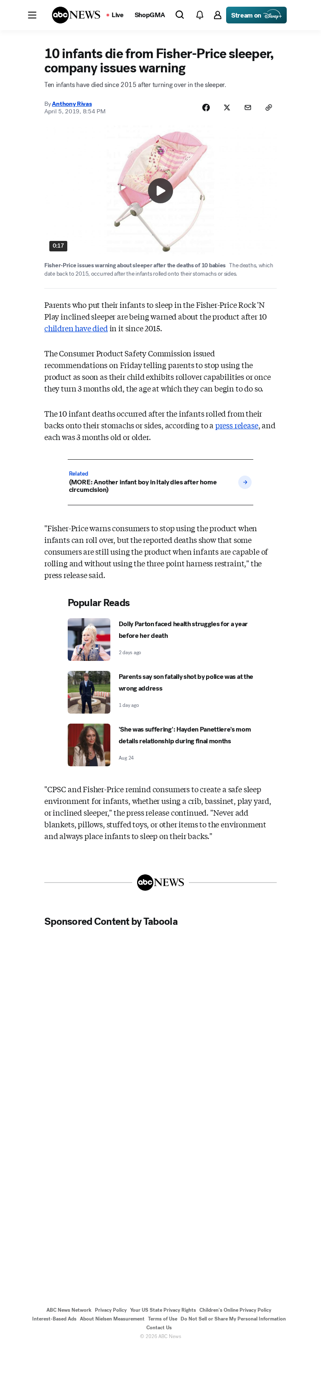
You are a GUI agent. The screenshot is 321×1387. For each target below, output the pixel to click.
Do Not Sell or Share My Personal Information (233, 1318)
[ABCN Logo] (76, 15)
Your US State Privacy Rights (163, 1310)
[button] (32, 15)
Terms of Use (162, 1318)
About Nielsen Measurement (112, 1318)
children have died (76, 327)
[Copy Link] (269, 107)
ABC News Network (69, 1310)
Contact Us (159, 1327)
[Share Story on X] (227, 107)
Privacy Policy (111, 1310)
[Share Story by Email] (248, 107)
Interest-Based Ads (54, 1318)
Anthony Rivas (72, 104)
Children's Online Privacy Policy (235, 1310)
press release (236, 425)
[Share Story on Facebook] (206, 107)
